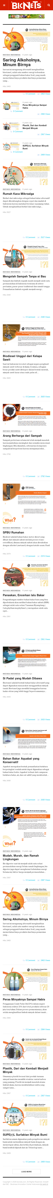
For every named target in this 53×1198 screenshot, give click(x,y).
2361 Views (45, 639)
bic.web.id (44, 1184)
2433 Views (45, 719)
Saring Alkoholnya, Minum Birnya (22, 62)
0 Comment (30, 94)
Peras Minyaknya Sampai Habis (35, 106)
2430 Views (45, 800)
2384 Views (45, 114)
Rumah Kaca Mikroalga (18, 194)
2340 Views (45, 317)
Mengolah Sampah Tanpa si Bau (24, 276)
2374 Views (45, 556)
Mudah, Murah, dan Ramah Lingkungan (21, 857)
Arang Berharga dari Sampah (22, 435)
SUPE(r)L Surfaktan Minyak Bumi (36, 147)
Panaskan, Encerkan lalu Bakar (24, 595)
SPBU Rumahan (13, 532)
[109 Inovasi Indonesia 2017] (26, 16)
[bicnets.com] (26, 5)
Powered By (7, 1190)
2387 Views (45, 880)
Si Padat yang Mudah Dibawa (22, 678)
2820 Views (45, 397)
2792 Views (45, 476)
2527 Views (45, 237)
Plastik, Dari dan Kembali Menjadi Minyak (35, 127)
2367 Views (45, 134)
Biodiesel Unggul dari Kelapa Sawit (22, 357)
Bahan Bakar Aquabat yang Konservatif (21, 760)
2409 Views (45, 155)
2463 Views (45, 94)
